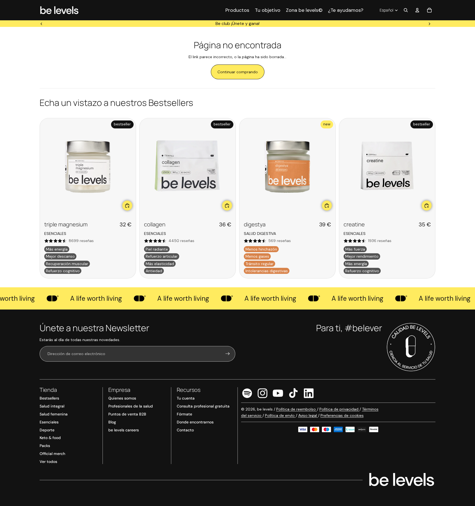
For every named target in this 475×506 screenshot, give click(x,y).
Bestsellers (49, 398)
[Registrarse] (227, 353)
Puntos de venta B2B (127, 414)
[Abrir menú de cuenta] (417, 10)
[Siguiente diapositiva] (429, 24)
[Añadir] (127, 205)
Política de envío (280, 415)
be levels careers (123, 430)
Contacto (185, 430)
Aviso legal (308, 415)
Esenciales (49, 422)
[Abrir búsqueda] (406, 10)
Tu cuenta (186, 398)
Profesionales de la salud (130, 406)
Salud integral (52, 406)
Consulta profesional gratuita (203, 406)
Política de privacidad (339, 409)
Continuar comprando (237, 71)
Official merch (52, 453)
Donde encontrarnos (195, 422)
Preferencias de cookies (342, 415)
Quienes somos (122, 398)
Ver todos (48, 461)
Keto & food (50, 437)
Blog (112, 422)
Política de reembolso (296, 409)
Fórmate (184, 414)
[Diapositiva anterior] (41, 24)
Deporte (47, 430)
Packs (45, 445)
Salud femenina (54, 414)
